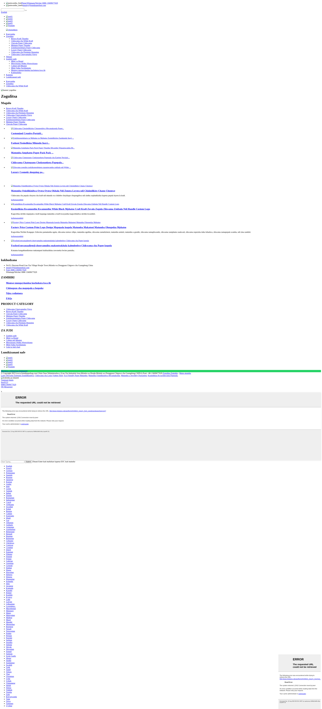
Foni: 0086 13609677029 (16, 270)
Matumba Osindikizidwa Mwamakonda (104, 375)
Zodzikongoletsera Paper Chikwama (25, 48)
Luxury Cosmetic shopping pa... (27, 172)
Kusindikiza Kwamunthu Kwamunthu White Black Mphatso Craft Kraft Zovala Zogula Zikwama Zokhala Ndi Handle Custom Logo (80, 209)
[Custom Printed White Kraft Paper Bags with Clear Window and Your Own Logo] (52, 186)
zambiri (20, 200)
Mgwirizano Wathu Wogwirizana (24, 63)
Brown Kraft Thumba (19, 39)
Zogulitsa (9, 36)
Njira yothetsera (14, 293)
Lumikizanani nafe (13, 77)
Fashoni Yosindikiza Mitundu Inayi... (30, 143)
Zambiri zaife (11, 59)
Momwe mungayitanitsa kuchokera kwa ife (28, 70)
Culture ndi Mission (19, 66)
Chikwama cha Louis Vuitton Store (49, 375)
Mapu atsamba (185, 373)
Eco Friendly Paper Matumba (75, 375)
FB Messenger (7, 387)
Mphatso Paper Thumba (20, 45)
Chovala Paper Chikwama (21, 43)
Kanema (9, 75)
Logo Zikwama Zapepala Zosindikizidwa (17, 375)
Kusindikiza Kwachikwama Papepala (163, 375)
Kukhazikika (16, 72)
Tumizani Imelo (7, 380)
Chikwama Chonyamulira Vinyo (24, 54)
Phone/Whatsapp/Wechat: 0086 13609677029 (39, 3)
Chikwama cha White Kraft (22, 41)
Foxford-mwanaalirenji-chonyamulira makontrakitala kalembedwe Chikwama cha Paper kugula (61, 245)
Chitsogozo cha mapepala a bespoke (24, 288)
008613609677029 (8, 385)
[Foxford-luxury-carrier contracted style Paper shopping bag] (50, 241)
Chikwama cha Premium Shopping (25, 52)
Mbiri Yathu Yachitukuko (21, 68)
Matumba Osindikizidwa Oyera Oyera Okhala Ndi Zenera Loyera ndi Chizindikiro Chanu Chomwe (63, 190)
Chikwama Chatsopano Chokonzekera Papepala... (37, 162)
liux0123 (4, 382)
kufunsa (14, 200)
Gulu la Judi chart (13, 347)
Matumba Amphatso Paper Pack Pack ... (32, 152)
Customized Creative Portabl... (27, 133)
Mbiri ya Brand (17, 61)
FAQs (9, 298)
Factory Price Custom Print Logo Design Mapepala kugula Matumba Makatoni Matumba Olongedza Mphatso (68, 227)
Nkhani (9, 57)
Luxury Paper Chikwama (21, 50)
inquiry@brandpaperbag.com (34, 5)
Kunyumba (10, 34)
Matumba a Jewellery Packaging (134, 375)
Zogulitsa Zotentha (170, 373)
